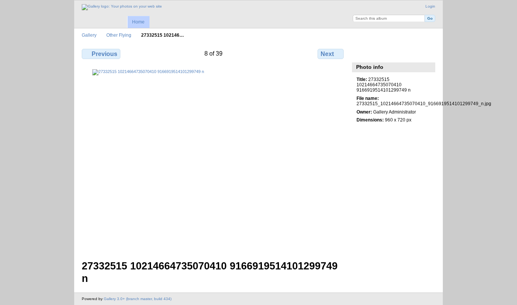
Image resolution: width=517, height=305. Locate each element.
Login (430, 6)
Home (138, 22)
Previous (104, 54)
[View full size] (213, 160)
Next (327, 54)
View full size (360, 53)
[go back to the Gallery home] (122, 7)
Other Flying (118, 35)
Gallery (89, 35)
